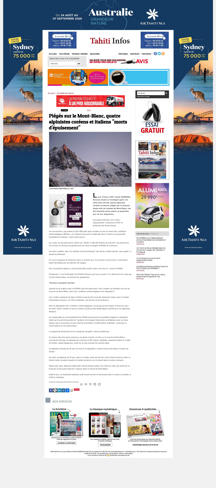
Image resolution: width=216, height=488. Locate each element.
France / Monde (80, 54)
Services (135, 54)
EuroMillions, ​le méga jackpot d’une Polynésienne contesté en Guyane (151, 240)
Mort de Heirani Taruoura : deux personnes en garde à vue (150, 275)
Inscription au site (124, 455)
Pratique (123, 54)
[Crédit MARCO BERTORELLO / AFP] (90, 132)
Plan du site (103, 455)
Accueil (53, 54)
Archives (146, 54)
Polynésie (64, 54)
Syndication (113, 455)
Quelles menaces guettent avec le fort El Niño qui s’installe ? (152, 267)
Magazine (95, 54)
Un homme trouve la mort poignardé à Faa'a (148, 259)
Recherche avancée (143, 96)
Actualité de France (65, 93)
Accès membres (93, 455)
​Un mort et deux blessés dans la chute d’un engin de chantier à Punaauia (150, 250)
